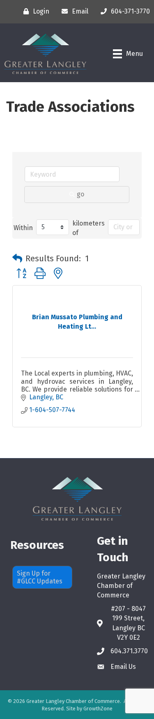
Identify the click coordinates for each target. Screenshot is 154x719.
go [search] (80, 194)
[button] (17, 258)
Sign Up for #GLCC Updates (39, 577)
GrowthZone (98, 708)
